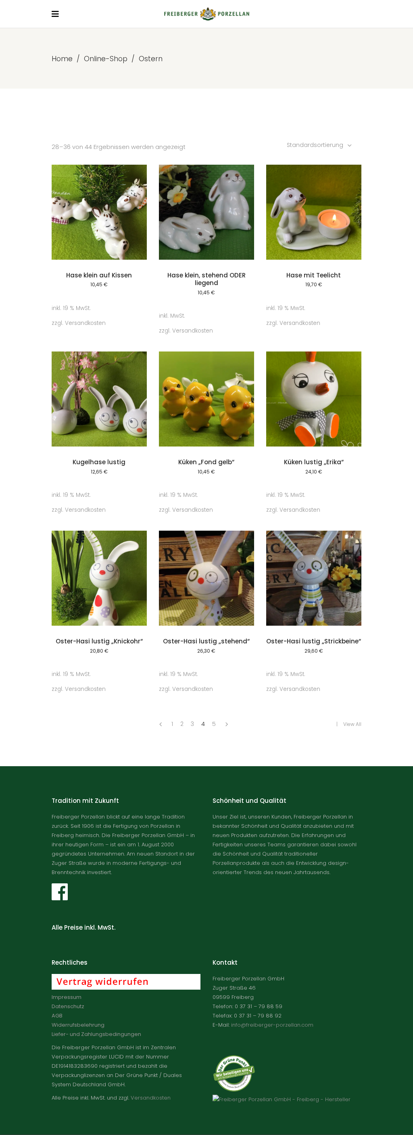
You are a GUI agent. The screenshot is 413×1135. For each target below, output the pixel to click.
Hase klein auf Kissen (99, 275)
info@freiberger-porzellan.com (272, 1025)
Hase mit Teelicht (313, 275)
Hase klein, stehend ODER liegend (206, 279)
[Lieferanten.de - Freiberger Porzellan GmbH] (281, 1099)
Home (62, 59)
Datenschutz (68, 1006)
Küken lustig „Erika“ (314, 462)
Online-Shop (105, 59)
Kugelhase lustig (99, 462)
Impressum (66, 997)
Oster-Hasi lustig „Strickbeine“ (313, 641)
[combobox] (320, 145)
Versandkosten (85, 323)
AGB (57, 1015)
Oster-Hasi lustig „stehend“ (206, 641)
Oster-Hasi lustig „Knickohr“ (99, 641)
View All (352, 724)
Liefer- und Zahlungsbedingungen (96, 1034)
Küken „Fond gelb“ (206, 462)
